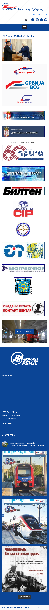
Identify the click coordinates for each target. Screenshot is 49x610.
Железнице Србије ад (9, 412)
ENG (45, 15)
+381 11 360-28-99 (33, 607)
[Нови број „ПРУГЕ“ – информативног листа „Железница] (24, 473)
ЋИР (40, 15)
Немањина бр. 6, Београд (11, 415)
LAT (35, 15)
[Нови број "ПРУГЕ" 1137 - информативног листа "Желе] (24, 521)
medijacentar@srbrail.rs (10, 418)
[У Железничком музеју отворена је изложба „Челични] (24, 569)
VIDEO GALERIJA (24, 331)
